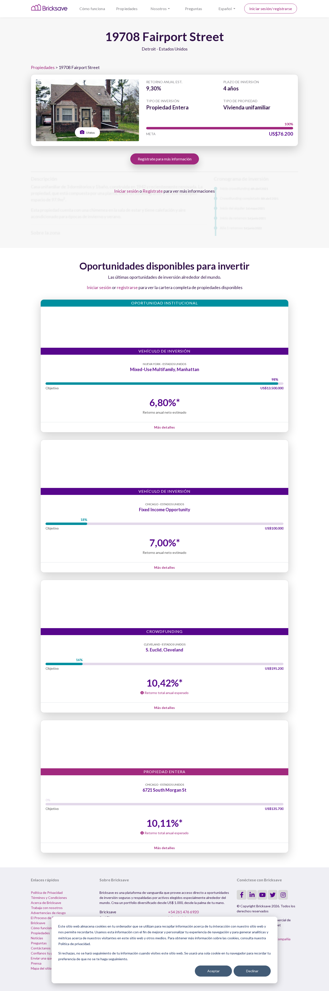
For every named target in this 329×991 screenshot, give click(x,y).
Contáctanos (41, 948)
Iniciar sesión (126, 191)
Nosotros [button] (159, 8)
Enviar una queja (43, 958)
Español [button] (225, 8)
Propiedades (127, 8)
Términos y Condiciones (49, 898)
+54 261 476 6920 (183, 911)
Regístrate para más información (164, 159)
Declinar (252, 971)
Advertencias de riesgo (48, 913)
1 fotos (90, 132)
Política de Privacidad (47, 892)
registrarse (127, 287)
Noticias (37, 938)
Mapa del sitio (41, 968)
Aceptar (213, 971)
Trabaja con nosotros (47, 908)
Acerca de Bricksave (46, 903)
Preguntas (193, 8)
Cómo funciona (92, 8)
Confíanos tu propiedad (48, 953)
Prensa (36, 963)
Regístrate (153, 191)
